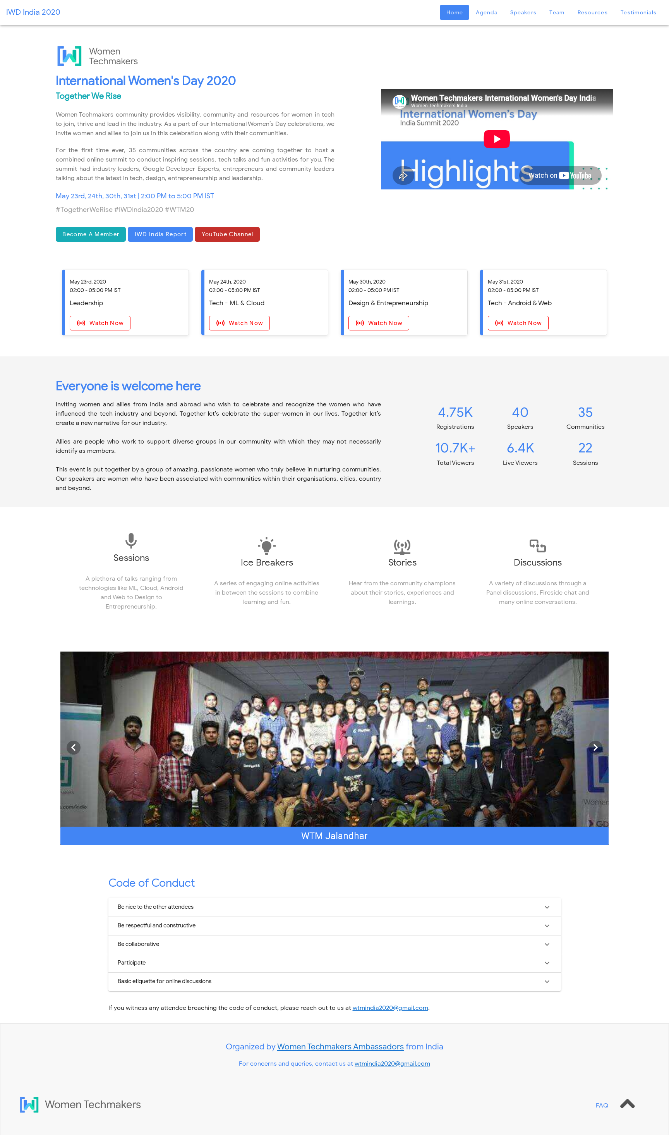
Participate (132, 962)
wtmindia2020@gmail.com (390, 1008)
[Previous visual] (74, 748)
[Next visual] (595, 748)
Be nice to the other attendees (156, 906)
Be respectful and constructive (157, 925)
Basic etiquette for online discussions (164, 981)
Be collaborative (138, 944)
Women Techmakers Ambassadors (340, 1047)
